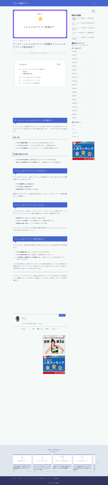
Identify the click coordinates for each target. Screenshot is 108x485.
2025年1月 (74, 99)
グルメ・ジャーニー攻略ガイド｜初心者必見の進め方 (83, 38)
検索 (93, 11)
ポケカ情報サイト (21, 3)
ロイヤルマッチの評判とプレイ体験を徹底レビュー (83, 33)
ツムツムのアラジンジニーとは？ (31, 80)
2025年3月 (74, 92)
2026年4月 (74, 62)
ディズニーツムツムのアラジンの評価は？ (33, 69)
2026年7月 (74, 51)
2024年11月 (74, 107)
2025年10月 (74, 81)
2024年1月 (74, 118)
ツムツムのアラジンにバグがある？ (31, 77)
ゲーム (73, 129)
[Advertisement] (40, 101)
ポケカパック (24, 40)
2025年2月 (74, 95)
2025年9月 (74, 84)
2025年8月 (74, 88)
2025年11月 (74, 77)
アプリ (73, 125)
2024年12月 (74, 103)
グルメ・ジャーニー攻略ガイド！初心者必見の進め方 (83, 28)
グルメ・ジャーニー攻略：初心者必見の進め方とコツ (83, 23)
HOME (14, 478)
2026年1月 (74, 70)
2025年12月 (74, 73)
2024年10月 (75, 110)
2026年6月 (74, 55)
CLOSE (58, 64)
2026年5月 (74, 58)
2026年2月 (74, 66)
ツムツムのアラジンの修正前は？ (31, 83)
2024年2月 (74, 114)
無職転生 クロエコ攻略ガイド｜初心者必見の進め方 (83, 18)
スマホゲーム (75, 132)
